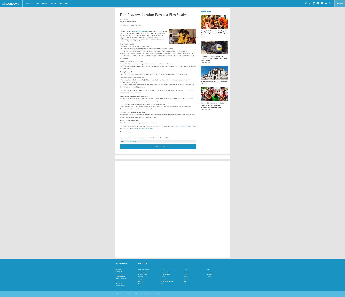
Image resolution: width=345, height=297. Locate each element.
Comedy (140, 276)
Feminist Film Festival (140, 31)
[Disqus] (172, 231)
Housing (163, 279)
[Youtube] (318, 3)
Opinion (186, 272)
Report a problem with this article (129, 141)
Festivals (140, 281)
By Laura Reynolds (205, 62)
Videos (209, 276)
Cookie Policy (119, 283)
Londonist (125, 19)
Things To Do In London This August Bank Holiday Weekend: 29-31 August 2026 (214, 33)
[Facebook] (309, 3)
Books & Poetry (142, 274)
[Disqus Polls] (172, 185)
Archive (117, 281)
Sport (185, 281)
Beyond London (63, 3)
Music (162, 284)
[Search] (330, 3)
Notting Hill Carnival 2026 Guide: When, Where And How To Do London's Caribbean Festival (212, 105)
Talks (208, 269)
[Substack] (322, 3)
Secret (186, 279)
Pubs (37, 3)
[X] (305, 3)
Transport (45, 3)
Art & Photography (143, 269)
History (53, 3)
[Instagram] (314, 3)
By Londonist (204, 36)
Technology (210, 272)
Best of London (142, 272)
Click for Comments (158, 146)
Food (162, 269)
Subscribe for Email (121, 274)
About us (118, 269)
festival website (186, 126)
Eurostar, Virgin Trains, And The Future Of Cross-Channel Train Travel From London (214, 58)
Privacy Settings (120, 285)
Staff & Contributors (121, 278)
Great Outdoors (165, 274)
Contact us (118, 271)
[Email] (326, 3)
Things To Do (29, 3)
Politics (186, 274)
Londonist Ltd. (159, 293)
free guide (143, 138)
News (185, 269)
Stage (185, 284)
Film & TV (141, 284)
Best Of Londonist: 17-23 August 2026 (214, 82)
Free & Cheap (165, 272)
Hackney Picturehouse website (142, 128)
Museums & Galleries (167, 281)
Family (140, 279)
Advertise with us (120, 276)
